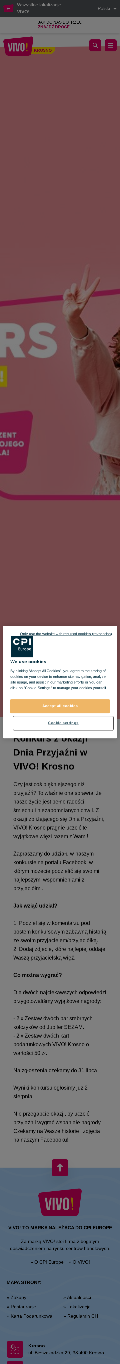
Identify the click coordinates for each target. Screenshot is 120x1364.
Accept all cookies (60, 706)
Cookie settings (63, 723)
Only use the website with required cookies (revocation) (66, 634)
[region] (60, 682)
